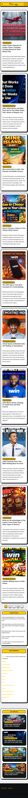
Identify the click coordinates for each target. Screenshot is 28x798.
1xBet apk (4, 673)
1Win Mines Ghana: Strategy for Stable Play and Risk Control (12, 405)
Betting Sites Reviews (9, 105)
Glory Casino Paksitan (8, 691)
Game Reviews (7, 42)
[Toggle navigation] (2, 4)
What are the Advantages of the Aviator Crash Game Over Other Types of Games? (13, 522)
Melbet (4, 656)
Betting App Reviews (8, 282)
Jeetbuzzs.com (6, 664)
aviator (4, 688)
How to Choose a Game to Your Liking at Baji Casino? (14, 773)
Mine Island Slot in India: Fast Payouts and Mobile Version (13, 757)
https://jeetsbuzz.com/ (8, 685)
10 (18, 606)
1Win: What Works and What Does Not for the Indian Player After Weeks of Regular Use (13, 110)
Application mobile (7, 670)
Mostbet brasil (6, 667)
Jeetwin (4, 661)
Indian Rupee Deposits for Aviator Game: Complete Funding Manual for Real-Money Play (13, 619)
